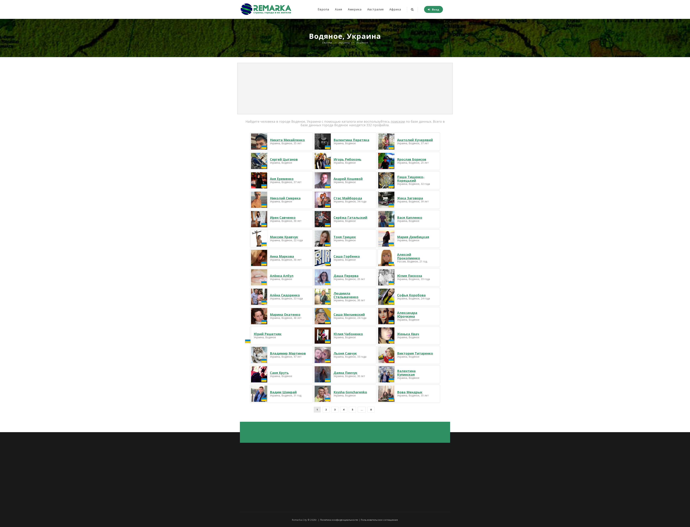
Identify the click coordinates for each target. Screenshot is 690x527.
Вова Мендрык (409, 392)
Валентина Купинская (406, 373)
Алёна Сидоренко (285, 295)
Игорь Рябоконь (347, 159)
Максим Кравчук (284, 237)
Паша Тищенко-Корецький (410, 179)
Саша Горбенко (347, 256)
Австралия (375, 9)
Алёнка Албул (281, 276)
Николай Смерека (285, 198)
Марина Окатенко (285, 314)
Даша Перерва (346, 276)
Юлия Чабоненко (348, 334)
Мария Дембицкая (413, 237)
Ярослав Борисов (411, 159)
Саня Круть (279, 373)
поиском (398, 121)
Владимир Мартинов (288, 353)
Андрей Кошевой (348, 179)
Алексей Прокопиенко (408, 256)
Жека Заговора (410, 198)
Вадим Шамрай (283, 392)
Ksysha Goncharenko (350, 392)
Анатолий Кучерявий (415, 140)
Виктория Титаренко (415, 353)
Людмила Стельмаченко (346, 295)
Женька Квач (408, 334)
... (362, 409)
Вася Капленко (409, 217)
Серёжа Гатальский (350, 217)
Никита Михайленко (287, 140)
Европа (323, 9)
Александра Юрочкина (407, 314)
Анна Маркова (282, 256)
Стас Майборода (348, 198)
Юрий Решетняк (268, 334)
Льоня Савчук (345, 353)
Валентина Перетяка (351, 140)
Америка (355, 9)
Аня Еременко (282, 179)
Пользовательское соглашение (379, 519)
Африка (395, 9)
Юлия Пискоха (409, 276)
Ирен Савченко (283, 217)
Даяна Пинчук (345, 373)
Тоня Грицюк (345, 237)
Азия (338, 9)
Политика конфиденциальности (339, 519)
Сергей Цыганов (284, 159)
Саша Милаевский (349, 314)
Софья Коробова (411, 295)
